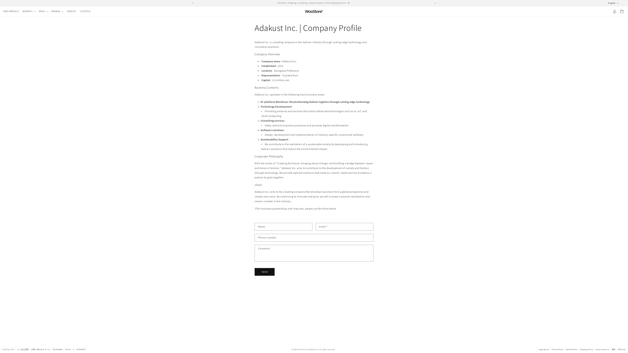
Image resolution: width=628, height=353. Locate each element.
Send (265, 271)
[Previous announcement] (192, 3)
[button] (29, 11)
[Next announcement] (435, 3)
